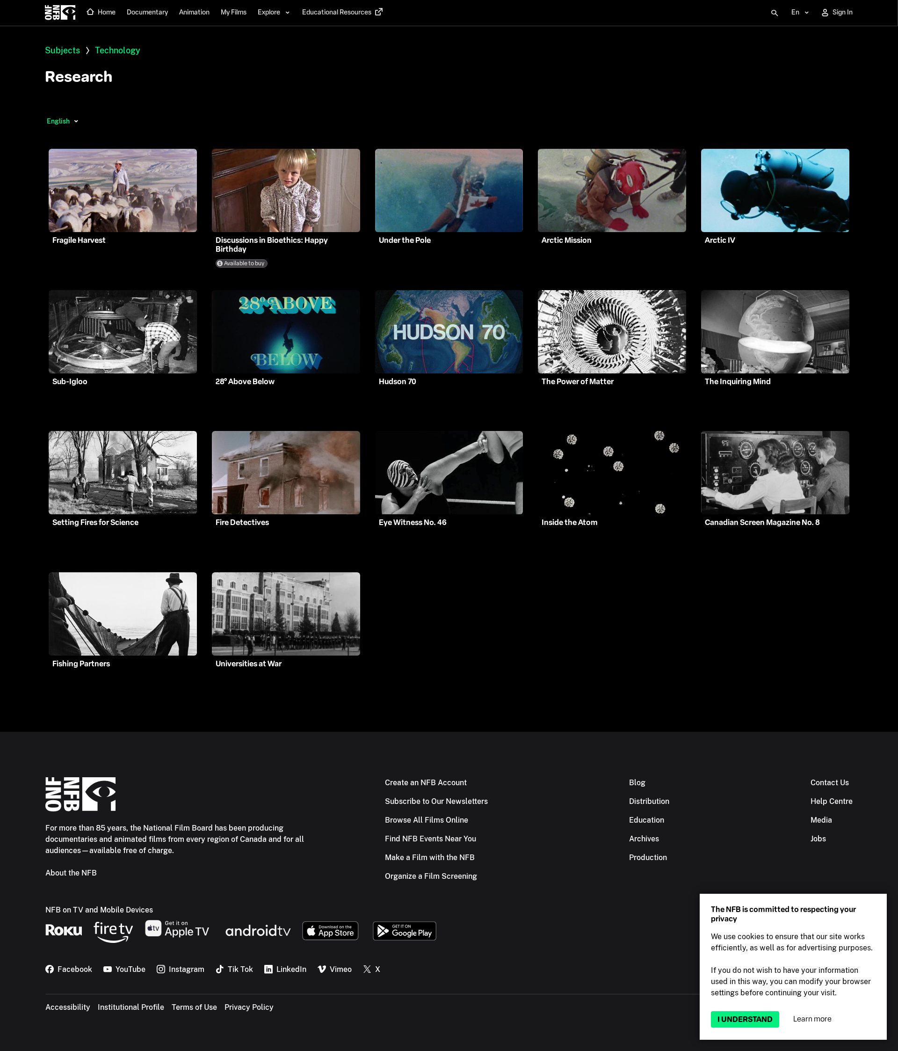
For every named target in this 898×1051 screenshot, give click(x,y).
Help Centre (832, 801)
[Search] (774, 13)
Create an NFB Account (426, 782)
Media (821, 820)
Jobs (818, 838)
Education (646, 820)
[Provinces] (76, 121)
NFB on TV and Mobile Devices (99, 909)
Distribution (649, 801)
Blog (637, 782)
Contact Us (830, 782)
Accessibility (67, 1007)
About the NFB (71, 873)
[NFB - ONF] (60, 13)
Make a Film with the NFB (430, 857)
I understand (745, 1019)
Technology (117, 50)
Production (648, 857)
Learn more (812, 1019)
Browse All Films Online (426, 820)
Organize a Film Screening (431, 876)
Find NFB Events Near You (430, 838)
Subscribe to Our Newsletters (436, 801)
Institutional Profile (131, 1007)
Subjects (62, 50)
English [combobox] (58, 121)
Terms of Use (194, 1007)
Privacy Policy (249, 1007)
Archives (644, 838)
